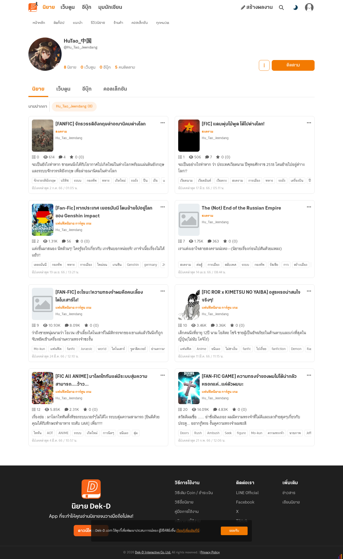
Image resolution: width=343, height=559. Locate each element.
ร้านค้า (118, 23)
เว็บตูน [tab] (68, 7)
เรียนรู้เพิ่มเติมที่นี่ (187, 531)
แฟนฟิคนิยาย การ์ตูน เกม (73, 223)
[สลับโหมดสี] (295, 7)
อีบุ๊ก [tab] (86, 7)
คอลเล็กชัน (140, 23)
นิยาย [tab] (49, 7)
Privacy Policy (210, 552)
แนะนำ (77, 23)
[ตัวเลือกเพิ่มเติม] (264, 65)
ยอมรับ (234, 531)
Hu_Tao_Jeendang (71, 107)
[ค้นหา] (281, 7)
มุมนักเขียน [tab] (110, 7)
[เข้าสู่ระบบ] (309, 7)
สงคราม (61, 131)
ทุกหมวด (162, 23)
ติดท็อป (59, 23)
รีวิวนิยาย (98, 23)
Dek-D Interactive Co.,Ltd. (153, 552)
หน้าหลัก (39, 23)
